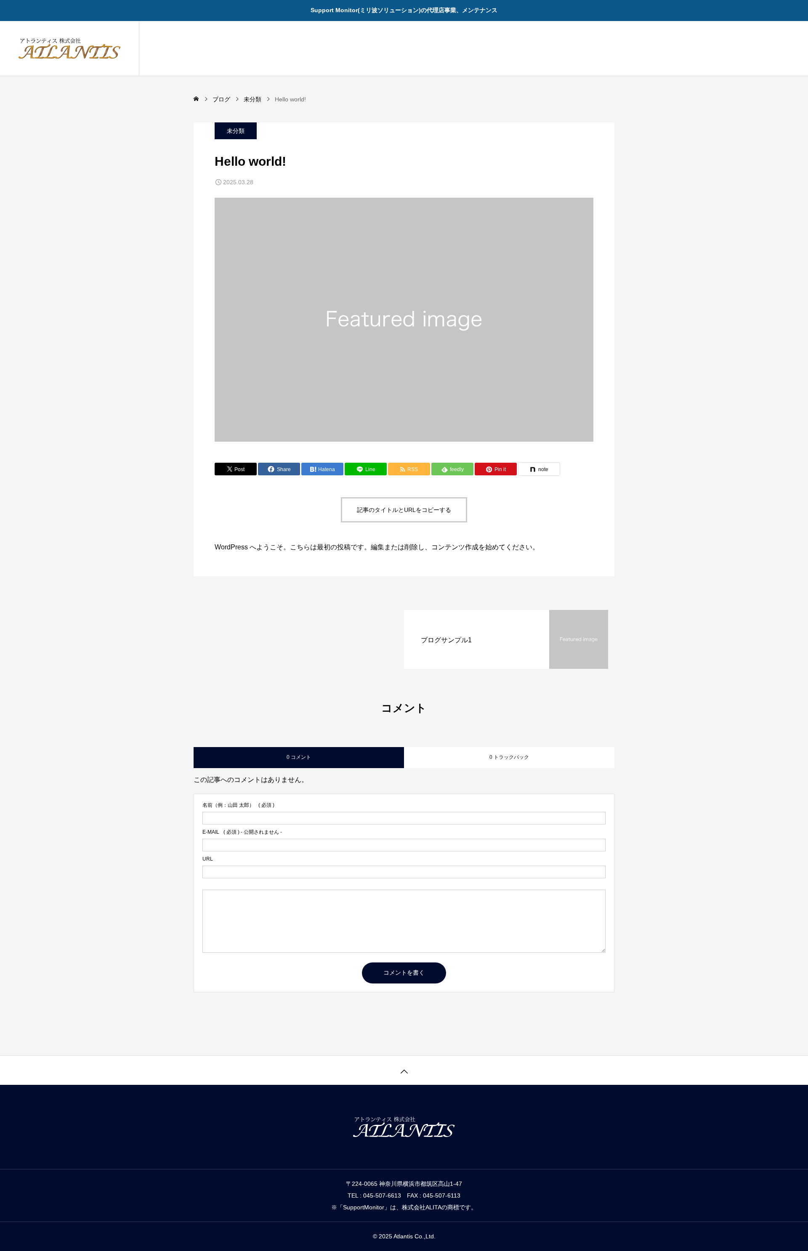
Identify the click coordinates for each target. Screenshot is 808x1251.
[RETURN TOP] (404, 1070)
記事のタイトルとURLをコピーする (404, 509)
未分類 (236, 130)
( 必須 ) (238, 805)
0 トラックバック (509, 757)
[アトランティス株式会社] (69, 48)
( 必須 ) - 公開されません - (242, 832)
